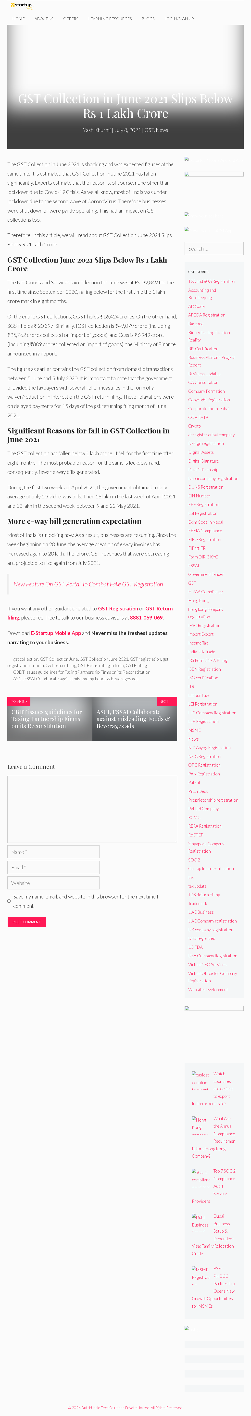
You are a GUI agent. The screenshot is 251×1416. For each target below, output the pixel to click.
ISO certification (203, 677)
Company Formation (206, 391)
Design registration (206, 443)
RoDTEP (195, 834)
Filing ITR (196, 548)
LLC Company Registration (212, 712)
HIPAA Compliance (205, 591)
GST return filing (61, 665)
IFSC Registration (204, 625)
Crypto (194, 426)
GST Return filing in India (101, 665)
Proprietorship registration (213, 800)
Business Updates (204, 373)
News (162, 130)
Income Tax (198, 642)
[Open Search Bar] (206, 19)
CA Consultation (203, 382)
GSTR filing (136, 665)
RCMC (194, 817)
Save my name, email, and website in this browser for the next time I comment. (85, 901)
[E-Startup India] (24, 6)
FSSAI (193, 565)
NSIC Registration (204, 756)
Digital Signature (203, 461)
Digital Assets (201, 452)
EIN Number (199, 495)
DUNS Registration (205, 487)
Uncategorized (201, 938)
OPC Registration (204, 765)
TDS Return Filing (204, 894)
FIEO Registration (204, 539)
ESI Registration (202, 513)
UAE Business (201, 912)
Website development (208, 989)
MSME (194, 730)
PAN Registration (204, 773)
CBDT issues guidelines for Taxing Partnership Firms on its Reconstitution (81, 672)
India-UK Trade (201, 651)
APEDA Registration (206, 314)
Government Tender (206, 574)
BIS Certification (203, 348)
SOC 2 (194, 859)
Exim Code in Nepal (205, 522)
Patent (194, 782)
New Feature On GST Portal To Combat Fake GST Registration (88, 584)
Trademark (197, 903)
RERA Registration (205, 826)
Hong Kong (198, 600)
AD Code (196, 306)
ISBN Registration (204, 669)
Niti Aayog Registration (209, 747)
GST (149, 130)
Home (18, 18)
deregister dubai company (211, 434)
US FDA (195, 947)
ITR (191, 686)
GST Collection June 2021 (104, 659)
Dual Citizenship (203, 469)
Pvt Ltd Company (203, 808)
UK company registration (210, 929)
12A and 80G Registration (211, 281)
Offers (70, 18)
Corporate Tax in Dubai (208, 408)
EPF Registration (203, 504)
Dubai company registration (213, 478)
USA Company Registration (212, 955)
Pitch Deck (198, 791)
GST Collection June (59, 659)
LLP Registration (203, 721)
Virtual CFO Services (207, 964)
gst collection (25, 659)
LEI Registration (202, 704)
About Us (44, 18)
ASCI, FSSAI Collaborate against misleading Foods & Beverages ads (75, 678)
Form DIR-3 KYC (203, 556)
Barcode (195, 323)
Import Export (200, 634)
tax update (197, 886)
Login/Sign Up (179, 18)
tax (191, 877)
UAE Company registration (212, 920)
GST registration (145, 659)
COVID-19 (198, 417)
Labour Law (198, 695)
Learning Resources (110, 18)
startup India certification (211, 868)
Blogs (148, 18)
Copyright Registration (209, 399)
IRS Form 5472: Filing (207, 660)
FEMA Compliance (205, 530)
